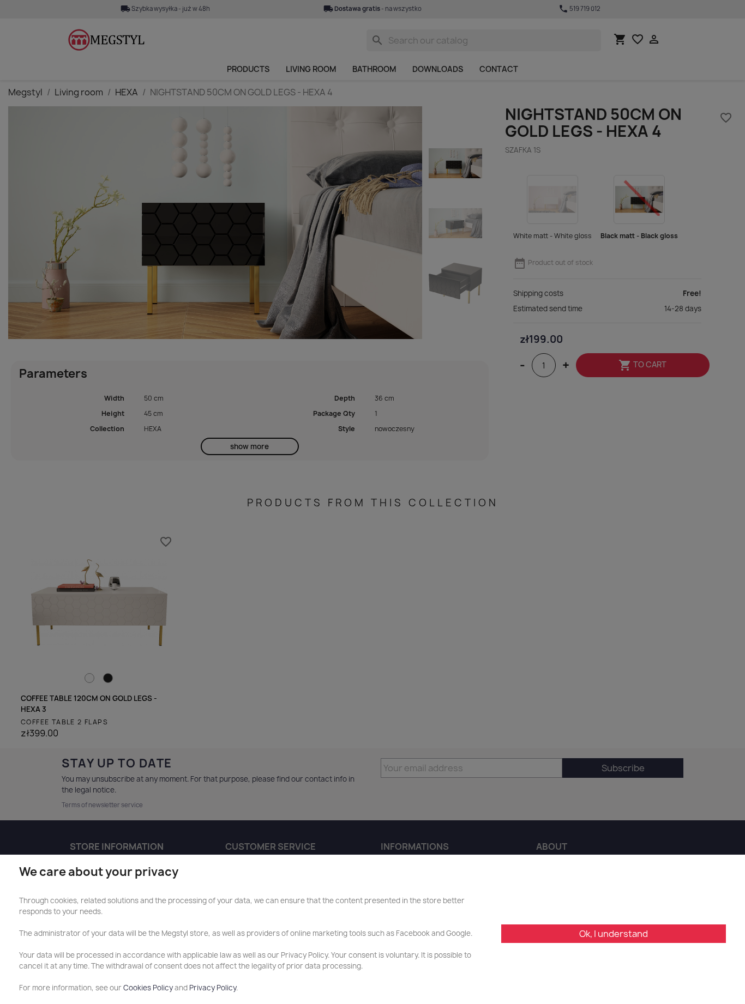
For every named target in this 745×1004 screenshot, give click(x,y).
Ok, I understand (613, 934)
